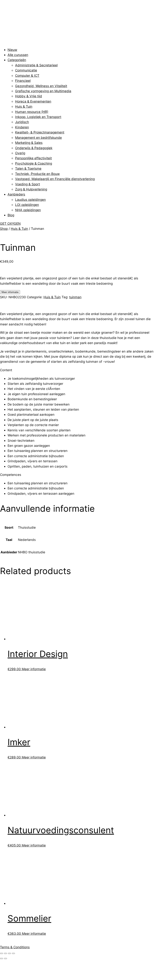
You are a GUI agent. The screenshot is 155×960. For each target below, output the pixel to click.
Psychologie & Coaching (33, 163)
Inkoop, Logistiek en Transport (38, 117)
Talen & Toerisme (28, 168)
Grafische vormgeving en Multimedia (43, 91)
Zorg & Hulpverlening (31, 189)
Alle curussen (18, 55)
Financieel (23, 81)
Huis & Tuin (23, 106)
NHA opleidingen (28, 210)
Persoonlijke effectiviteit (33, 158)
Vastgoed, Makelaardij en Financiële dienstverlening (55, 179)
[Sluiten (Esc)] (13, 953)
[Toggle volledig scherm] (5, 953)
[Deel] (9, 953)
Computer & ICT (27, 75)
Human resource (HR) (31, 112)
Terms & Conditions (15, 947)
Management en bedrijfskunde (38, 138)
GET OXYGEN (10, 223)
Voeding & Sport (27, 184)
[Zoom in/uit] (1, 953)
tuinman (75, 297)
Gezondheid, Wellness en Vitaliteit (41, 86)
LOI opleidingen (27, 205)
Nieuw (12, 50)
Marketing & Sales (29, 143)
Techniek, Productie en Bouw (37, 174)
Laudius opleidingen (30, 200)
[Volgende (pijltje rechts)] (5, 958)
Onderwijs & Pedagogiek (33, 148)
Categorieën (17, 60)
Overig (20, 153)
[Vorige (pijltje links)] (1, 958)
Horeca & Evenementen (33, 101)
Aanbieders (16, 194)
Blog (11, 215)
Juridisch (22, 122)
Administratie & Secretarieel (36, 65)
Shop (4, 229)
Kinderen (22, 127)
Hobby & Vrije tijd (28, 96)
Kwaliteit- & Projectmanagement (39, 132)
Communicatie (26, 70)
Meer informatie (10, 292)
